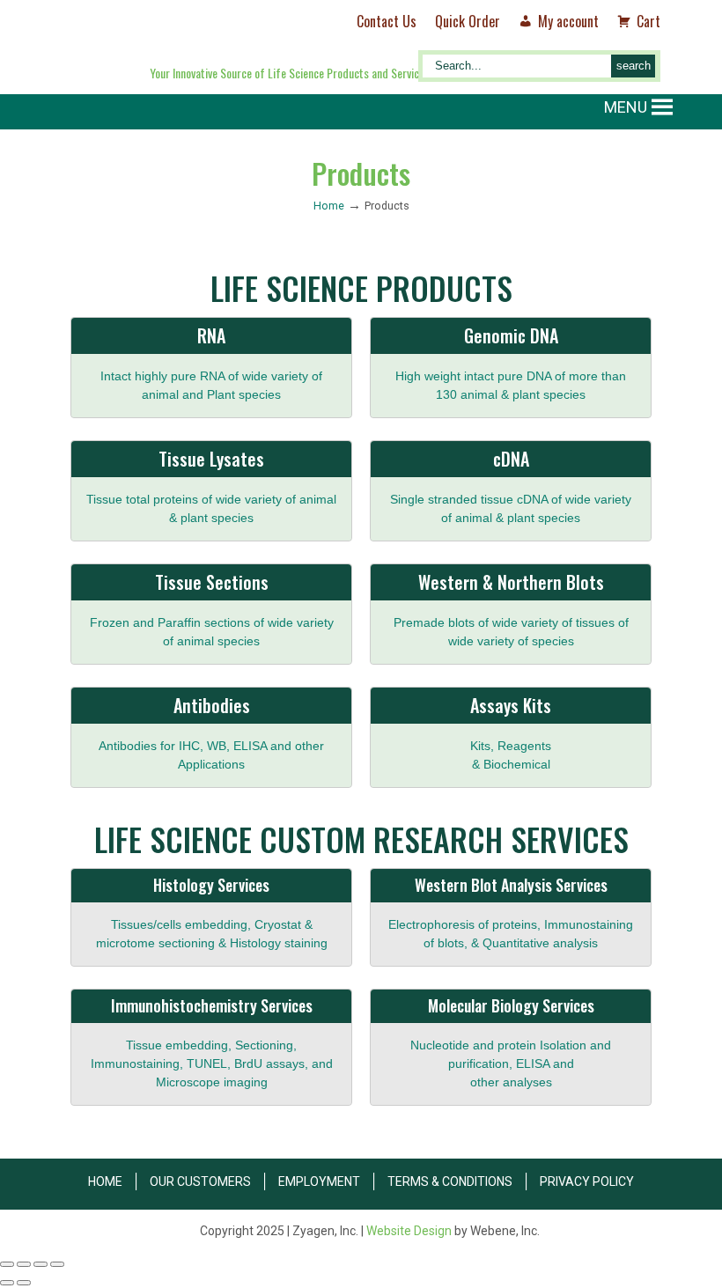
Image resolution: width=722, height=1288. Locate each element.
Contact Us (386, 21)
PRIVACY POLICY (587, 1181)
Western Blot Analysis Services (511, 884)
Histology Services (211, 884)
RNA (211, 335)
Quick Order (467, 21)
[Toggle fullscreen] (24, 1264)
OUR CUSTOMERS (200, 1181)
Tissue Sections (212, 582)
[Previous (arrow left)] (7, 1282)
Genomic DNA (511, 335)
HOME (105, 1181)
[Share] (40, 1264)
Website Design (409, 1231)
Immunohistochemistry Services (212, 1005)
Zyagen (209, 41)
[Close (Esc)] (57, 1264)
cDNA (511, 458)
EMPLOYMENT (319, 1181)
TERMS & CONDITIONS (449, 1181)
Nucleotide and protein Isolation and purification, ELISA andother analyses (510, 1063)
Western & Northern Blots (511, 582)
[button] (625, 107)
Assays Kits (510, 705)
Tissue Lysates (211, 458)
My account (568, 21)
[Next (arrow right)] (24, 1282)
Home (328, 205)
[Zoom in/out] (7, 1264)
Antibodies (211, 705)
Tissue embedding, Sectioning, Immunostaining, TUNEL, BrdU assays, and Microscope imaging (212, 1063)
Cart (648, 21)
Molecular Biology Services (511, 1005)
